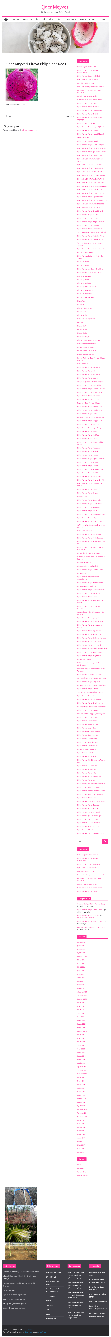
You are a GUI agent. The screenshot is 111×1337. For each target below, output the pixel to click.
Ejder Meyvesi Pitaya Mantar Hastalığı (91, 514)
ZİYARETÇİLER (48, 19)
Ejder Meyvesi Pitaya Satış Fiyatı (88, 682)
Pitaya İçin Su (82, 333)
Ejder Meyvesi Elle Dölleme (87, 766)
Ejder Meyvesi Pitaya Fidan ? (87, 756)
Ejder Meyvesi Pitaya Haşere (87, 451)
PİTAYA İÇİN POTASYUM (85, 294)
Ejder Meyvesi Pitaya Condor (87, 455)
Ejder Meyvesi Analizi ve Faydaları (90, 794)
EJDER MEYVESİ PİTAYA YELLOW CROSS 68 (92, 200)
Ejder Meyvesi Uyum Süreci (87, 721)
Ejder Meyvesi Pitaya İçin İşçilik (88, 618)
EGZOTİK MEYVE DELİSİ (85, 918)
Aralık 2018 (81, 1095)
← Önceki (7, 116)
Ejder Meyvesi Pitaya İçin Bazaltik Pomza (91, 152)
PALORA (80, 322)
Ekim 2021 (81, 985)
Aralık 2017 (81, 1138)
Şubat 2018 (81, 1131)
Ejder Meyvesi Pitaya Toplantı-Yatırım (90, 459)
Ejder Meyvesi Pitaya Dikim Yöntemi (90, 583)
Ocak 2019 (81, 1092)
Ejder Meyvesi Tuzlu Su (85, 753)
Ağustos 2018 (82, 1109)
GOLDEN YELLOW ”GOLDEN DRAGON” (90, 417)
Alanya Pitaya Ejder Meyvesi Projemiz (90, 382)
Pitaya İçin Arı (82, 326)
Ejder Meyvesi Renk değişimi (87, 742)
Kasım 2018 (81, 1099)
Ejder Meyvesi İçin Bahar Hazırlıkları (90, 269)
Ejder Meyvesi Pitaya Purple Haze (89, 476)
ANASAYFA (15, 19)
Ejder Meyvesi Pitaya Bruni (87, 414)
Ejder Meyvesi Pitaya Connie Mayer (90, 410)
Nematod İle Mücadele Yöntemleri (89, 100)
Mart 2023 (81, 942)
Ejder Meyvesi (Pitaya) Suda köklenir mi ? (92, 649)
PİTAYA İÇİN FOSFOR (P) (85, 297)
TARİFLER (49, 1305)
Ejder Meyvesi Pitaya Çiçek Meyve (89, 641)
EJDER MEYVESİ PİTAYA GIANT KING (90, 165)
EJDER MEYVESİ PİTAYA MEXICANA (89, 155)
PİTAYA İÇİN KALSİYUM (85, 290)
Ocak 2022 (81, 974)
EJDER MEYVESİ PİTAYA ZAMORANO (90, 168)
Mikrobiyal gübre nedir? (86, 83)
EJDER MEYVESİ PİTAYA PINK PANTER (90, 182)
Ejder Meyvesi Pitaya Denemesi (88, 812)
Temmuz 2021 (82, 995)
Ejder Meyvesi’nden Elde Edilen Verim (91, 801)
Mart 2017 (81, 1152)
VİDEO (37, 19)
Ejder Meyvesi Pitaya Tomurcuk (88, 597)
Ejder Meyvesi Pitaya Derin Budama (90, 538)
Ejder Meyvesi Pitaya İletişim (87, 773)
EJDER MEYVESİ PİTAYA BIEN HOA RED (90, 193)
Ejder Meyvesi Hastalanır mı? (87, 746)
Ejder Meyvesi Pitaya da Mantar (88, 717)
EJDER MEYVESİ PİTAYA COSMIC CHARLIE (91, 175)
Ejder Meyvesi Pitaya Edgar (87, 431)
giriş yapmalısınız (29, 130)
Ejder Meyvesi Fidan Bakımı (87, 739)
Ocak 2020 (81, 1049)
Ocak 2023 (81, 949)
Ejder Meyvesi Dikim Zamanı (87, 830)
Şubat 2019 (81, 1088)
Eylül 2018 (81, 1106)
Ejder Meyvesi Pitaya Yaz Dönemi (89, 534)
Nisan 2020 (81, 1038)
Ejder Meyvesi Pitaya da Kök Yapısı (89, 504)
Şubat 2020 (81, 1045)
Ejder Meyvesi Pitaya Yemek (87, 798)
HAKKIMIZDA (27, 19)
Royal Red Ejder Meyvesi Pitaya (88, 403)
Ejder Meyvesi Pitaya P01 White (88, 396)
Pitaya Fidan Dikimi (84, 659)
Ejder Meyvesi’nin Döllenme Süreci (89, 674)
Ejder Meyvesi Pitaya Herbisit (87, 114)
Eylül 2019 (81, 1063)
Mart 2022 (81, 967)
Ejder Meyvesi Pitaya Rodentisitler (89, 110)
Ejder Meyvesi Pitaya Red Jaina (88, 439)
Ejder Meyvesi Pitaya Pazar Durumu (90, 521)
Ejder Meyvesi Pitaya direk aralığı (89, 645)
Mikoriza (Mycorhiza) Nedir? (87, 96)
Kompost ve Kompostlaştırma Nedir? (90, 87)
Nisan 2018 (81, 1124)
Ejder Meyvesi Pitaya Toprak (87, 710)
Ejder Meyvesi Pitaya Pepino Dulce (89, 406)
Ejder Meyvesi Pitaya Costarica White (90, 236)
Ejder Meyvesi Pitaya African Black (89, 229)
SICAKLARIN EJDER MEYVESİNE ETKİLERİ (91, 232)
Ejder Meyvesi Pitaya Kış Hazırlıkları (90, 197)
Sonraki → (70, 116)
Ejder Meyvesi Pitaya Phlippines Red (90, 421)
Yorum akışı (81, 1172)
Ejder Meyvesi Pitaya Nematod (88, 107)
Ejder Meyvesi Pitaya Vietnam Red (89, 392)
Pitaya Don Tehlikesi (84, 531)
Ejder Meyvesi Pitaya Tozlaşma (88, 215)
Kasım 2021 (81, 981)
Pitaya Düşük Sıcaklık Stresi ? (87, 67)
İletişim (102, 19)
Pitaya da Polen (82, 364)
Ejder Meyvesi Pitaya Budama (88, 805)
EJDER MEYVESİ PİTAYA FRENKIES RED (90, 204)
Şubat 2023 (81, 946)
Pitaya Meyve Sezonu (84, 562)
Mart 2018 (81, 1127)
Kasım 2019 (81, 1056)
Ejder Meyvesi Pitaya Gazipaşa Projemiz (91, 638)
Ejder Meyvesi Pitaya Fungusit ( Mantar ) (91, 127)
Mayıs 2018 (81, 1120)
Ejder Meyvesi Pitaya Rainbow (88, 225)
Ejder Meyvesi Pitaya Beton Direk (89, 699)
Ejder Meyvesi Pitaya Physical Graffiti (90, 480)
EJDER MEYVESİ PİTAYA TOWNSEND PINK (92, 148)
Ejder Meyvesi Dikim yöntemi (87, 819)
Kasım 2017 (81, 1141)
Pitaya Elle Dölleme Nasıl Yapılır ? (89, 553)
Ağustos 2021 (82, 992)
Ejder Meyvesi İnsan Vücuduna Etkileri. (91, 791)
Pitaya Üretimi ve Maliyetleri (87, 566)
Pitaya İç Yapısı (82, 496)
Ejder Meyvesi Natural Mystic (87, 141)
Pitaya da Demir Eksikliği (86, 354)
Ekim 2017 (81, 1145)
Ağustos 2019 (82, 1067)
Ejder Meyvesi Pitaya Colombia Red (90, 570)
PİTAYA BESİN (82, 315)
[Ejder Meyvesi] (6, 19)
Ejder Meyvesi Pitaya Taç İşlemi (88, 593)
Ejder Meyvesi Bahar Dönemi (87, 735)
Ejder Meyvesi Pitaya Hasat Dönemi (90, 211)
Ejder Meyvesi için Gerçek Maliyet (89, 816)
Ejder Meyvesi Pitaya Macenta (88, 424)
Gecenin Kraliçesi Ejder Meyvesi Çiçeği (91, 904)
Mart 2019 (81, 1084)
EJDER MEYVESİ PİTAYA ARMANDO (89, 172)
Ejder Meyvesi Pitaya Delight (87, 462)
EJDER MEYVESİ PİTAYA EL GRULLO (89, 207)
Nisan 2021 (81, 1006)
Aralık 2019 (81, 1052)
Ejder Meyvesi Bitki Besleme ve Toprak (91, 784)
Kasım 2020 (81, 1024)
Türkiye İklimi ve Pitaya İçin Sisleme (90, 692)
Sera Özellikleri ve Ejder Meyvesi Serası (91, 678)
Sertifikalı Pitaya (83, 337)
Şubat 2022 (81, 971)
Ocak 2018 (81, 1134)
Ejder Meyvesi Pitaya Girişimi (87, 493)
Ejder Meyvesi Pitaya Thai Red (88, 435)
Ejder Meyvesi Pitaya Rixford (87, 466)
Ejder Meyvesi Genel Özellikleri (88, 76)
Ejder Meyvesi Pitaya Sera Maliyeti (89, 776)
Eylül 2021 (81, 988)
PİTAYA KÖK (81, 312)
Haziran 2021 (82, 999)
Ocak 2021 (81, 1017)
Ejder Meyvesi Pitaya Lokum (87, 511)
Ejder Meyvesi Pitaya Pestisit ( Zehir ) (90, 134)
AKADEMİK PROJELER (87, 19)
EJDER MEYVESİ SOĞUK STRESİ (88, 80)
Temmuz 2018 (82, 1113)
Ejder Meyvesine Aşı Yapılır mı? (88, 731)
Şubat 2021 (81, 1013)
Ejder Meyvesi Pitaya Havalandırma (90, 703)
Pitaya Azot (81, 301)
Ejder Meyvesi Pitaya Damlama (88, 696)
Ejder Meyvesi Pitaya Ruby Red (88, 399)
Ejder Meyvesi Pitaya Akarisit (87, 103)
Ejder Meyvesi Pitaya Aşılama (87, 378)
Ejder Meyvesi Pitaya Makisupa (88, 448)
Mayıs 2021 (81, 1003)
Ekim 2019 (81, 1060)
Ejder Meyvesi (55, 7)
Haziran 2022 (82, 956)
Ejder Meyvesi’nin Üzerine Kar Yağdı (90, 272)
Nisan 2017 (81, 1149)
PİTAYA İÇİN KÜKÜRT (84, 283)
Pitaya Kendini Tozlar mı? (86, 344)
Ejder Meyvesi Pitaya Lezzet (87, 123)
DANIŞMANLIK (71, 19)
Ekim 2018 (81, 1102)
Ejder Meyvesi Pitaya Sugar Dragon (90, 428)
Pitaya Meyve (82, 573)
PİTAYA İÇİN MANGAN (85, 252)
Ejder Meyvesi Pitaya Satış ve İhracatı (90, 518)
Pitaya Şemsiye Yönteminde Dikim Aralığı (92, 707)
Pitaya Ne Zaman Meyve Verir (88, 749)
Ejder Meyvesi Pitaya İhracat (87, 218)
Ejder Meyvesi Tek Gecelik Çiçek (88, 823)
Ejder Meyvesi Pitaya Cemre (87, 489)
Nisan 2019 (81, 1081)
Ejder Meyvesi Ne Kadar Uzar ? (88, 724)
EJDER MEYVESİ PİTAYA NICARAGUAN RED (92, 186)
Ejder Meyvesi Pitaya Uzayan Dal (89, 656)
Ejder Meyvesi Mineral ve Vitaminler (90, 787)
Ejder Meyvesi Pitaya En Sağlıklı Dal (90, 621)
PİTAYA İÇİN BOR (83, 262)
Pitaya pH (80, 305)
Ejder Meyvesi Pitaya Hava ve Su (88, 808)
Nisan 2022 (81, 963)
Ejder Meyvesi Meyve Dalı (86, 728)
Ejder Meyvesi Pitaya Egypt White (89, 385)
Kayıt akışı (81, 1168)
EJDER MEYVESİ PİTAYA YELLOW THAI (90, 179)
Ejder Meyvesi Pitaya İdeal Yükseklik (90, 590)
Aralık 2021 (81, 978)
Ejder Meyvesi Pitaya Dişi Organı (89, 631)
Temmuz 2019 (82, 1070)
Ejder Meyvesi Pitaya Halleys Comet (90, 469)
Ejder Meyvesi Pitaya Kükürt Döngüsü (90, 145)
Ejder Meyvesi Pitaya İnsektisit (88, 130)
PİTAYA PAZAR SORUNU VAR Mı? (88, 340)
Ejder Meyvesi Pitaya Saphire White (90, 239)
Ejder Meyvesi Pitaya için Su (87, 780)
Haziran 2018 (82, 1116)
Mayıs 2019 (81, 1077)
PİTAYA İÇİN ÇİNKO (84, 276)
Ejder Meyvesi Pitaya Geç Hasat (88, 374)
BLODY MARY (82, 329)
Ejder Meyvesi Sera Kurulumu (88, 826)
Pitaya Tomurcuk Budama (86, 586)
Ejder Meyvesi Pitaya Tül (86, 371)
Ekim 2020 (81, 1027)
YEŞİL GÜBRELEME (83, 137)
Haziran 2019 (82, 1074)
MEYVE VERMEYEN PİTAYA (86, 351)
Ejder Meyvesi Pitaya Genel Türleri (89, 634)
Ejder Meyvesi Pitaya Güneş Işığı (89, 500)
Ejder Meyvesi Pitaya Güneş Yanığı (89, 652)
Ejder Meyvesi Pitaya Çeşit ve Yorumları (91, 249)
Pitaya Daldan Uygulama (86, 319)
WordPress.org (82, 1175)
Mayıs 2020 (81, 1035)
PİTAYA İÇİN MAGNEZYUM (86, 287)
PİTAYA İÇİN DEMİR (84, 280)
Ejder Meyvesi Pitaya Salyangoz (88, 367)
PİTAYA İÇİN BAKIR (84, 265)
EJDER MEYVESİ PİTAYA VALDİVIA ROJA (90, 190)
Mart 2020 (81, 1042)
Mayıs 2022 (81, 960)
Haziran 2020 (82, 1031)
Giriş (79, 1165)
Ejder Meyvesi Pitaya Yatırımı (87, 689)
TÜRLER (59, 19)
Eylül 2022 (81, 953)
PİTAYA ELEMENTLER (84, 308)
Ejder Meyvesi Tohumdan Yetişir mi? (90, 833)
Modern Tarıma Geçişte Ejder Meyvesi (91, 714)
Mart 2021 (81, 1010)
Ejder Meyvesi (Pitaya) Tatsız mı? (89, 769)
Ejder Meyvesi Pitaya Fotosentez (88, 507)
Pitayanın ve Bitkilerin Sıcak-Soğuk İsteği (91, 685)
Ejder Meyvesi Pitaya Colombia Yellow (90, 389)
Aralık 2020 (81, 1020)
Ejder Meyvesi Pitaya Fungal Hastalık (90, 222)
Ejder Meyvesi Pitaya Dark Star (88, 473)
